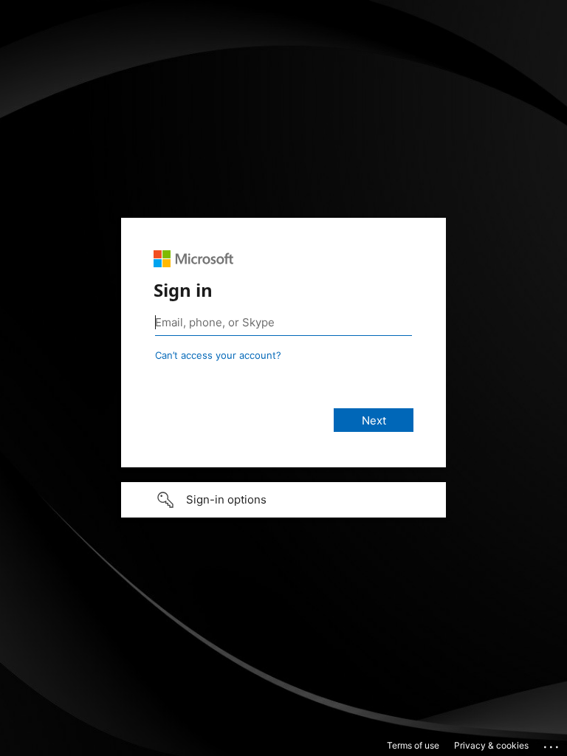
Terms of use (413, 745)
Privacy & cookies (491, 745)
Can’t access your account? (218, 355)
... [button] (552, 743)
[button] (283, 500)
